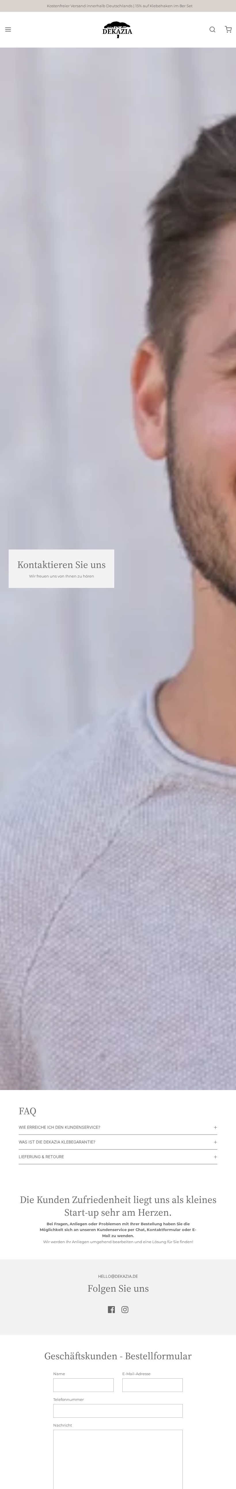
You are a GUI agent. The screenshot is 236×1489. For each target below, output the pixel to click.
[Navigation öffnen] (8, 30)
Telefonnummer (68, 1399)
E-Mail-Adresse (136, 1373)
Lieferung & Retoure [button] (41, 1156)
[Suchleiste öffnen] (212, 30)
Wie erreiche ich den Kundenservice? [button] (59, 1127)
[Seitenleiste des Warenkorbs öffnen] (228, 30)
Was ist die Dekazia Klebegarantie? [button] (57, 1141)
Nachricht (62, 1425)
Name (59, 1373)
